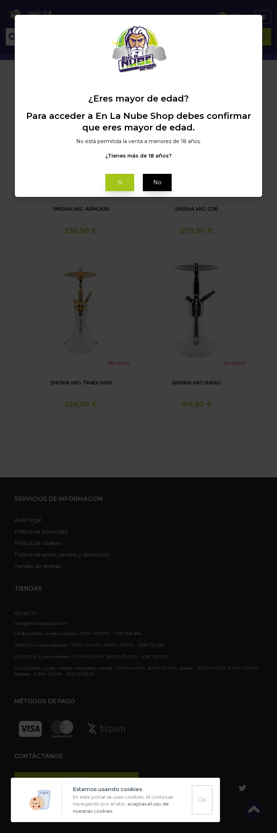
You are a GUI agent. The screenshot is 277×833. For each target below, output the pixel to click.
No (157, 182)
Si (120, 182)
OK (202, 799)
